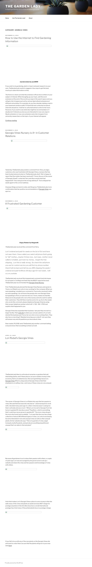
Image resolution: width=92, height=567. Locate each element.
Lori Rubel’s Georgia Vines (19, 338)
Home (7, 18)
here (9, 545)
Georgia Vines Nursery (36, 283)
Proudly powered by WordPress (14, 563)
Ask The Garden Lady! (18, 18)
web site (21, 313)
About (30, 18)
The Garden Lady (23, 6)
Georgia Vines (43, 189)
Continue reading (11, 120)
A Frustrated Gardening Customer (23, 203)
